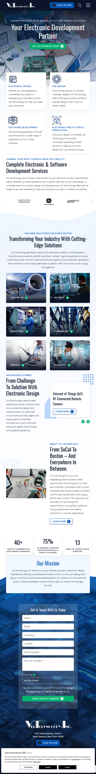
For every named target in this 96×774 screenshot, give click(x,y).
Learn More (62, 411)
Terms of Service (54, 691)
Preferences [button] (36, 762)
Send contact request (45, 698)
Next (88, 421)
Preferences (28, 767)
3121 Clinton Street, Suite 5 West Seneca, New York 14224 (48, 735)
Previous (83, 421)
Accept (67, 767)
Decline (48, 767)
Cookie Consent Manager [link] (13, 753)
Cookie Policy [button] (76, 759)
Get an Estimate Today (45, 46)
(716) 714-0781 (64, 5)
